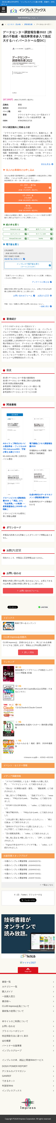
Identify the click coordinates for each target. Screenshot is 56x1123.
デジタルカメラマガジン (14, 1071)
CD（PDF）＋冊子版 (28, 187)
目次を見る (46, 164)
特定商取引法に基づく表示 (15, 1036)
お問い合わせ (8, 1026)
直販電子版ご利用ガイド (13, 259)
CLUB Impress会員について (15, 1006)
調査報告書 (28, 24)
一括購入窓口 (44, 306)
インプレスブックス (12, 1090)
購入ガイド (7, 991)
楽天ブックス (41, 229)
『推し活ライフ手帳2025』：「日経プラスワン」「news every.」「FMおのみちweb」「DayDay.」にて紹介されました (28, 798)
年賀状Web (7, 1086)
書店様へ (6, 1001)
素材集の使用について (13, 1011)
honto (41, 238)
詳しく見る (29, 652)
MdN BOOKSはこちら (28, 18)
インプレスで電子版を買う (28, 265)
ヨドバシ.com (41, 234)
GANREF (6, 1076)
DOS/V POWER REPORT (14, 1066)
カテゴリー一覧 (9, 986)
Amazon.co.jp (15, 229)
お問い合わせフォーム (22, 296)
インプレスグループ (12, 1050)
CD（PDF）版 (28, 197)
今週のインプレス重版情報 (15, 861)
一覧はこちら (47, 885)
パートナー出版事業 (12, 1045)
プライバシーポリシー (13, 1031)
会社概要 (6, 1041)
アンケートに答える (40, 282)
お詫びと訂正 (43, 296)
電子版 (28, 208)
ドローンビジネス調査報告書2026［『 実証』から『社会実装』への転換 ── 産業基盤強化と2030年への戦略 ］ (14, 503)
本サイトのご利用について (15, 1021)
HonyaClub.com (15, 238)
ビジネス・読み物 (14, 24)
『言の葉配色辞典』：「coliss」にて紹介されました (26, 833)
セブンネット (15, 234)
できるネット (8, 1081)
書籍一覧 (6, 982)
